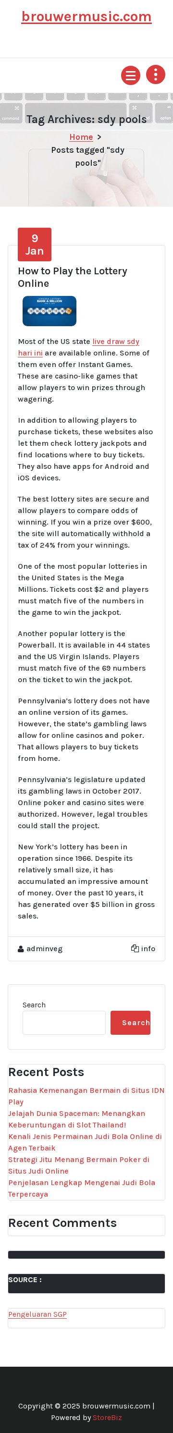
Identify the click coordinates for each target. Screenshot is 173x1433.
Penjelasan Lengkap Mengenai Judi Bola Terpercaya (81, 1188)
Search (34, 1004)
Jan (34, 244)
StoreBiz (107, 1417)
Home (81, 137)
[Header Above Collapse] (155, 74)
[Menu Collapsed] (130, 75)
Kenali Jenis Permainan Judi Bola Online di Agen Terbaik (85, 1142)
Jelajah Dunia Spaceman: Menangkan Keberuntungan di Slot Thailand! (76, 1119)
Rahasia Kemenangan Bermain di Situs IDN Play (86, 1096)
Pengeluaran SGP (37, 1314)
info (148, 948)
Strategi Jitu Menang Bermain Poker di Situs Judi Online (78, 1165)
